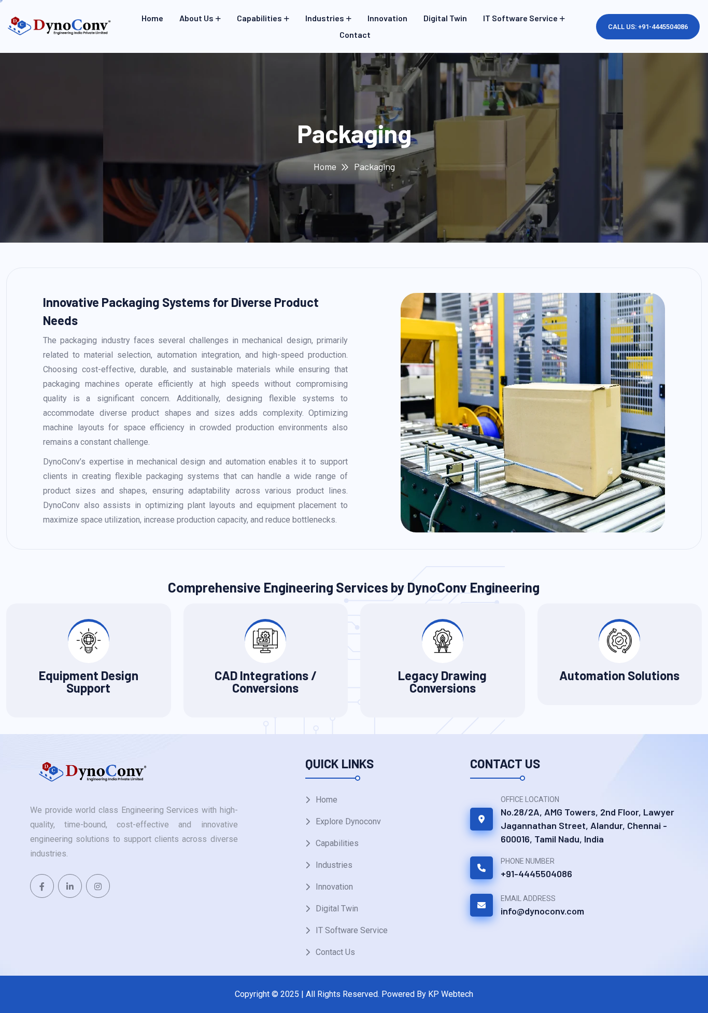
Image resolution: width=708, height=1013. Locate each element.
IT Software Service (352, 930)
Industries (324, 18)
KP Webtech (450, 994)
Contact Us (335, 952)
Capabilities (259, 18)
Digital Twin (445, 18)
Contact (355, 34)
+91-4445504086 (536, 873)
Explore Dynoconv (348, 821)
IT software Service (520, 18)
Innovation (387, 18)
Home (152, 18)
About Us (196, 18)
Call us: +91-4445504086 (648, 27)
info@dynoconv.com (542, 911)
